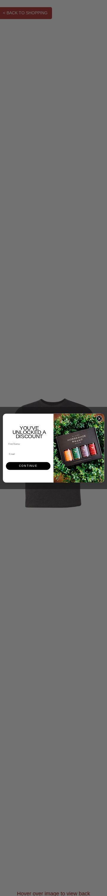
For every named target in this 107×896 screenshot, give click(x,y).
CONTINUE (28, 465)
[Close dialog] (99, 418)
